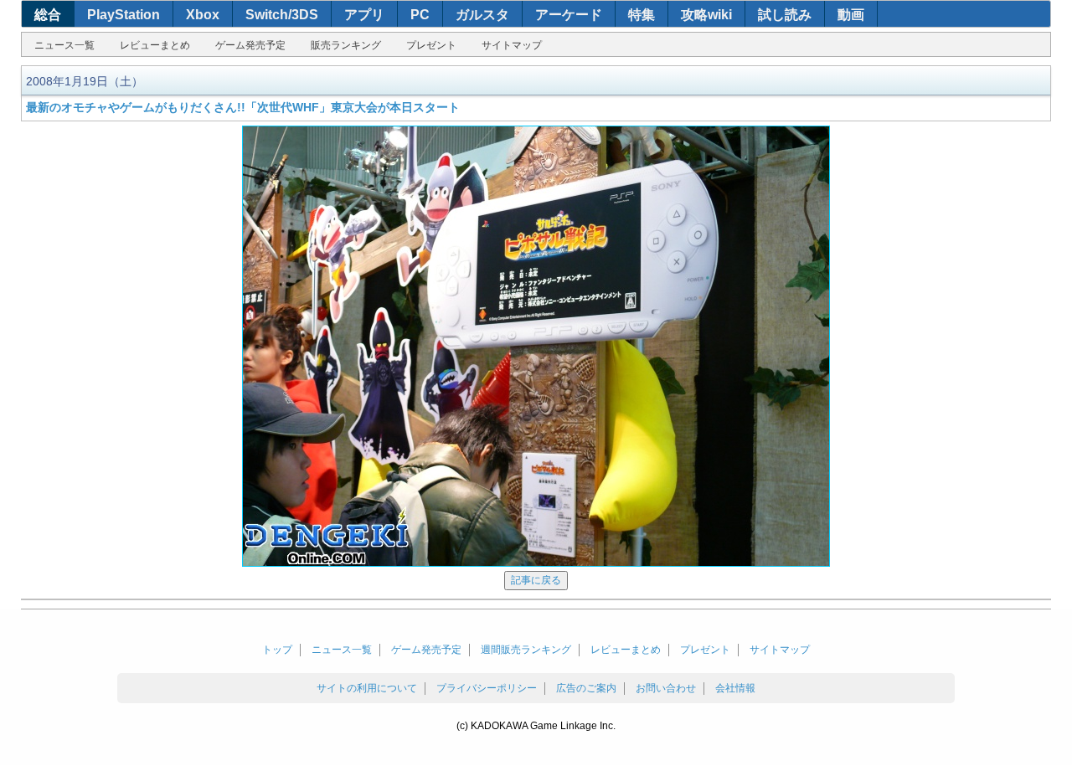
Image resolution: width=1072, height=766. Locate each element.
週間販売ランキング (526, 649)
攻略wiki (706, 15)
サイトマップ (512, 45)
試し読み (785, 15)
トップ (277, 649)
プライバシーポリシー (486, 688)
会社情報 (735, 688)
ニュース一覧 (64, 45)
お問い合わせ (666, 688)
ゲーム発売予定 (250, 45)
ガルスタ (482, 15)
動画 (851, 15)
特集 (641, 15)
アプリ (364, 15)
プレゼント (431, 45)
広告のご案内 (586, 688)
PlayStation (123, 15)
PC (420, 15)
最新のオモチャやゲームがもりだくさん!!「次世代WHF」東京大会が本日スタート (243, 107)
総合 (47, 15)
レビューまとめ (155, 45)
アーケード (568, 15)
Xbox (202, 15)
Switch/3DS (281, 15)
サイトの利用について (367, 688)
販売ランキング (346, 45)
